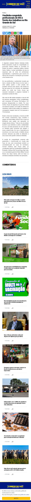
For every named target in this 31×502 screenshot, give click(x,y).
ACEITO (16, 498)
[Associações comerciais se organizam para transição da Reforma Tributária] (15, 422)
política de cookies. (24, 494)
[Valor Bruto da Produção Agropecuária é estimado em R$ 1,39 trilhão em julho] (15, 454)
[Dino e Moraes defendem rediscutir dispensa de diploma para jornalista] (15, 321)
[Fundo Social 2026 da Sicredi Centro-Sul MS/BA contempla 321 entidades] (15, 220)
